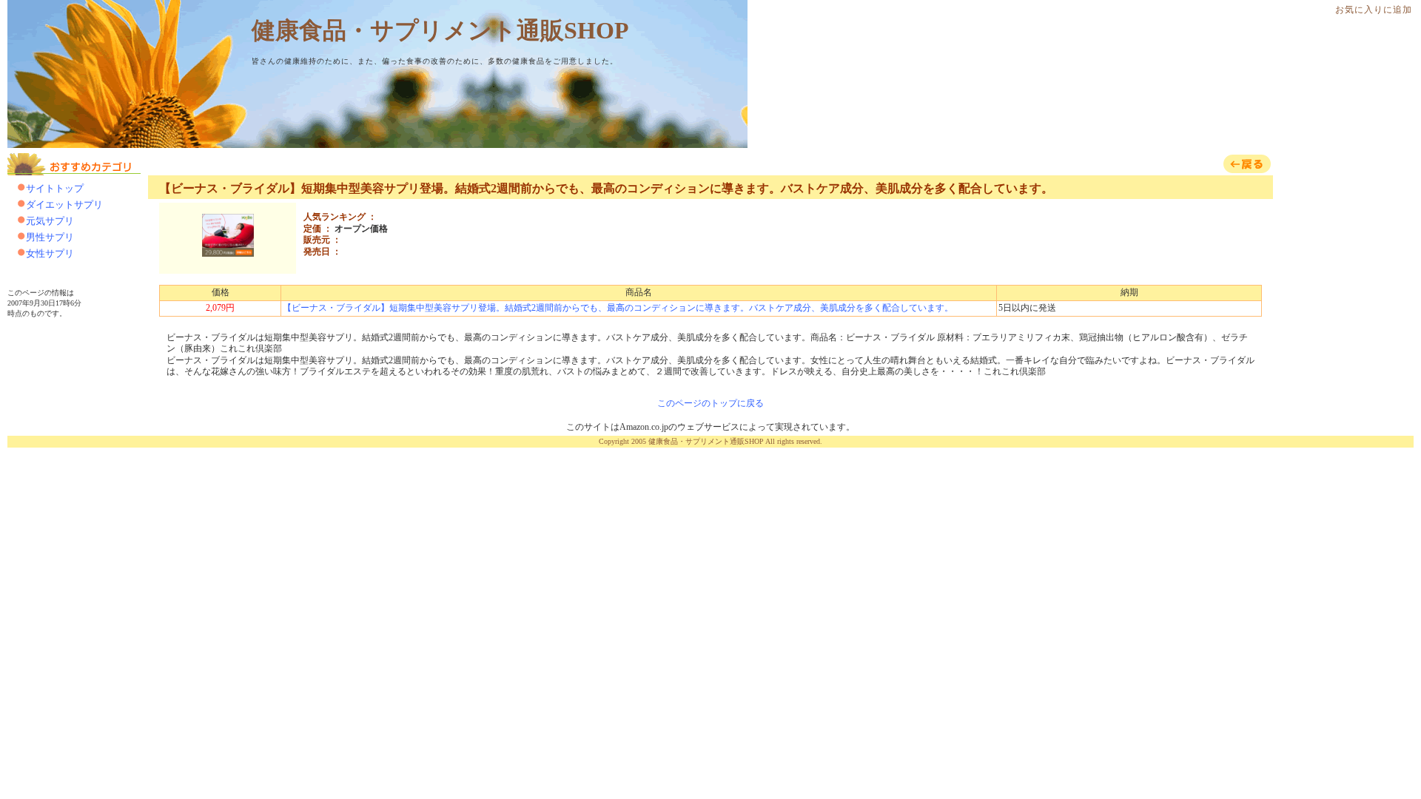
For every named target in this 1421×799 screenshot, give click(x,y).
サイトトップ (55, 188)
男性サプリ (50, 237)
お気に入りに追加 (1373, 9)
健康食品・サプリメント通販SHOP (440, 30)
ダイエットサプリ (64, 204)
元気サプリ (50, 220)
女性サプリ (50, 253)
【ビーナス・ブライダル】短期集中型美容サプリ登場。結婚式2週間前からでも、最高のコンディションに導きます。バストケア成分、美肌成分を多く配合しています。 (606, 188)
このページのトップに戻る (710, 403)
